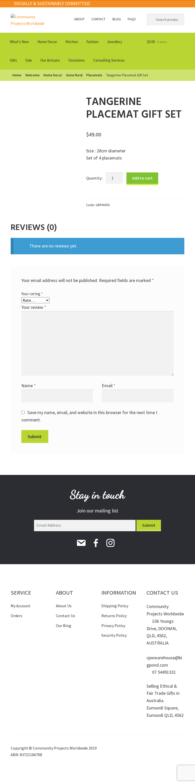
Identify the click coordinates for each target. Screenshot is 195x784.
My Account (20, 605)
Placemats (94, 75)
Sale (28, 60)
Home (16, 75)
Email (109, 385)
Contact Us (65, 615)
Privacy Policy (113, 625)
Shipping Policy (114, 605)
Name (28, 385)
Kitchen (72, 41)
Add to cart (142, 178)
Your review (33, 307)
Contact (98, 19)
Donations (76, 60)
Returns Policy (114, 615)
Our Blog (63, 625)
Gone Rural (74, 75)
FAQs (132, 19)
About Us (64, 605)
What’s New (19, 41)
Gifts (13, 60)
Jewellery (114, 41)
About (79, 19)
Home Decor (47, 41)
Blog (116, 19)
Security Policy (114, 635)
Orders (16, 615)
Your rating (32, 293)
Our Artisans (50, 60)
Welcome (32, 75)
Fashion (92, 41)
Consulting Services (109, 60)
